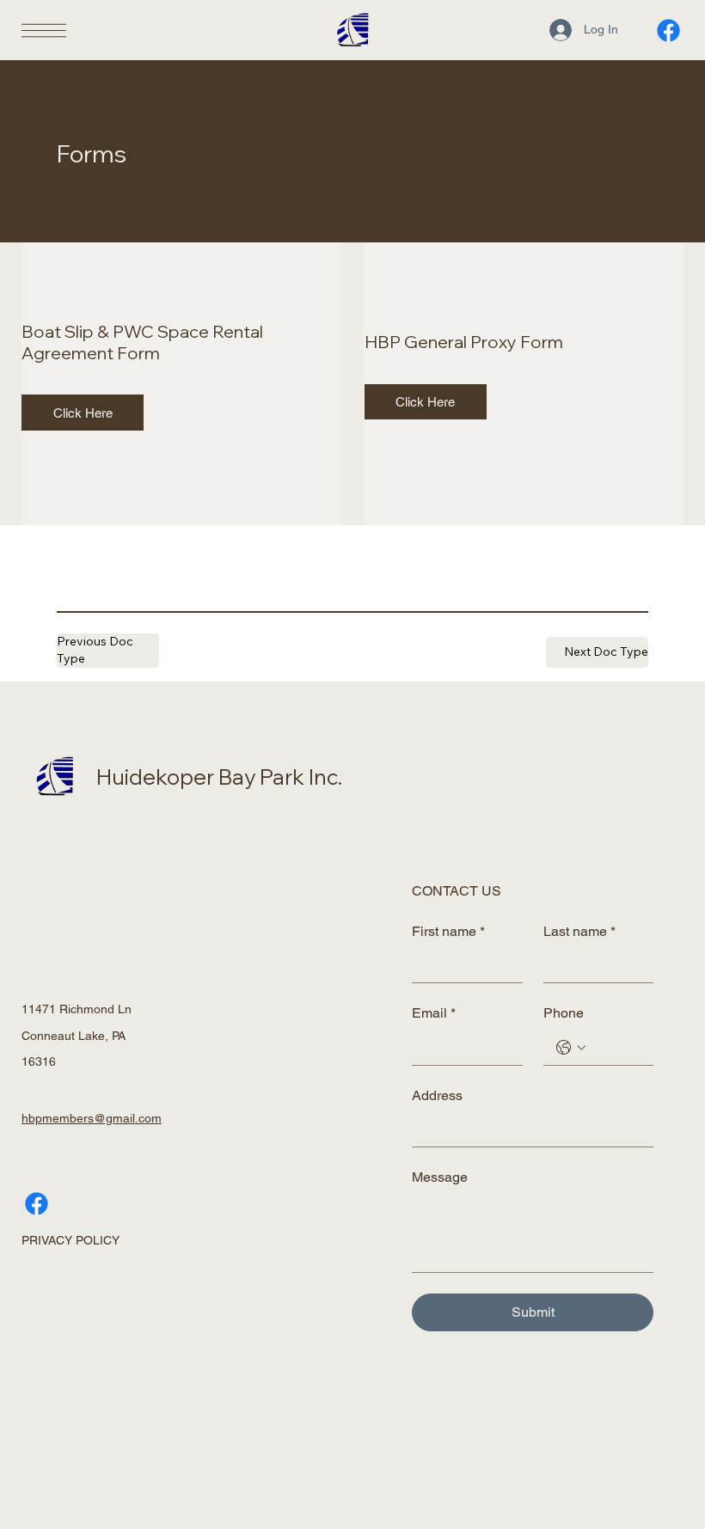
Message (440, 1177)
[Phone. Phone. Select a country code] (571, 1047)
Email (434, 1013)
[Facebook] (668, 30)
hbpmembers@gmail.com (91, 1118)
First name (448, 931)
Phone (563, 1013)
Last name (579, 931)
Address (437, 1095)
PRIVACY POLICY (70, 1240)
